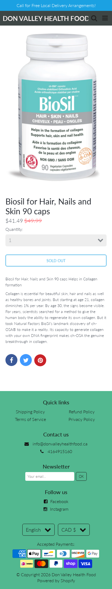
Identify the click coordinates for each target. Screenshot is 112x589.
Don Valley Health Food (74, 574)
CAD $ (68, 530)
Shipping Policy (30, 411)
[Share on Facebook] (11, 360)
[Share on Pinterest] (40, 360)
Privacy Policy (82, 419)
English (33, 530)
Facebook (59, 501)
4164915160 (60, 451)
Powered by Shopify (56, 580)
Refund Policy (82, 411)
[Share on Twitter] (26, 360)
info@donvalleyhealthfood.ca (60, 443)
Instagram (59, 509)
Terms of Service (30, 419)
